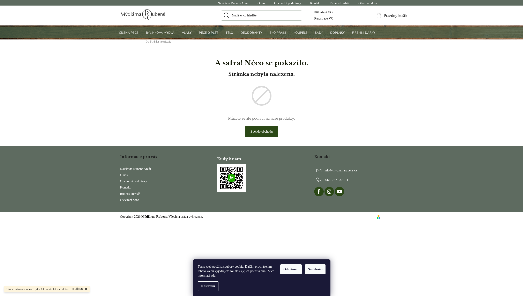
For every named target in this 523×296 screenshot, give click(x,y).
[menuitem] (129, 32)
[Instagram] (329, 191)
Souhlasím (315, 269)
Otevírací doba (368, 3)
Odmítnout (291, 269)
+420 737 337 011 (336, 180)
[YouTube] (339, 191)
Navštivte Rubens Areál (233, 3)
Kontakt (315, 3)
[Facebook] (319, 191)
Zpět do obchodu (262, 131)
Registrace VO (324, 18)
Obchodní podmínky (287, 3)
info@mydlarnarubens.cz (340, 170)
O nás (261, 3)
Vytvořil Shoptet (392, 216)
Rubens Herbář (339, 3)
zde (213, 275)
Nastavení (208, 286)
